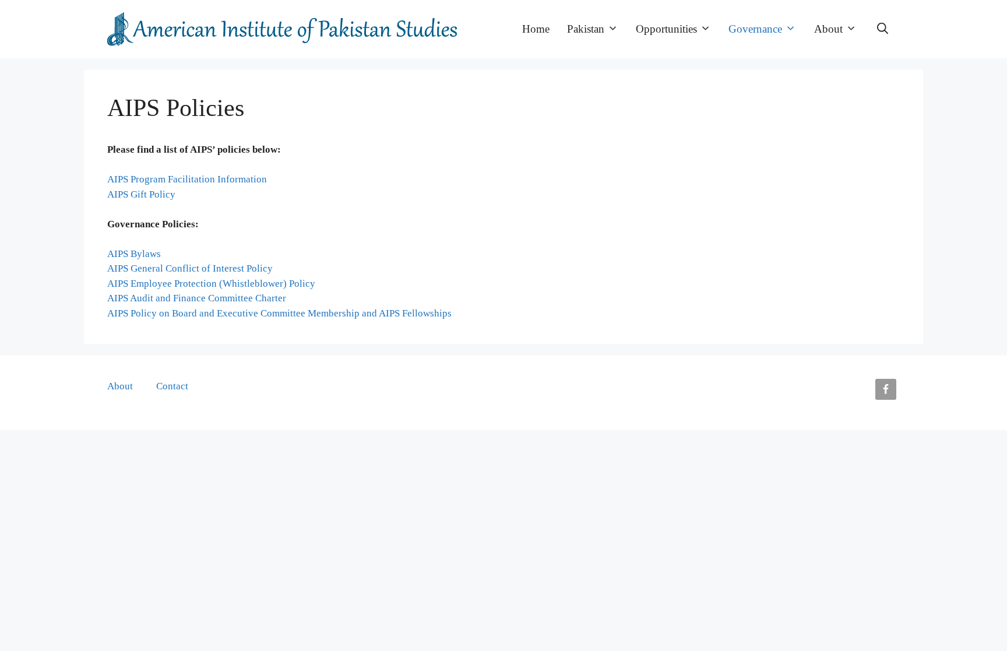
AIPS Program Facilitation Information (187, 179)
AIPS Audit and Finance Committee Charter (196, 298)
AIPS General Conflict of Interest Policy (190, 268)
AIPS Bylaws (134, 253)
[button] (882, 29)
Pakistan (585, 29)
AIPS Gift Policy (141, 194)
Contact (172, 386)
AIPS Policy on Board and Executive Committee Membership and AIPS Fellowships (279, 313)
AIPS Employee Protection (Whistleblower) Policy (211, 283)
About (828, 29)
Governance (755, 29)
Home (536, 29)
